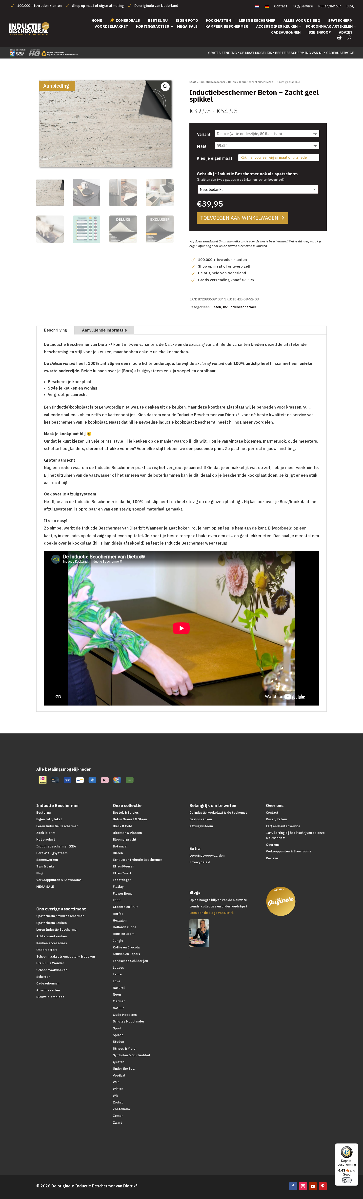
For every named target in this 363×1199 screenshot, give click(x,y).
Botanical (120, 846)
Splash (118, 1035)
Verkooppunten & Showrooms (58, 880)
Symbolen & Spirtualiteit (131, 1055)
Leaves (118, 967)
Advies (346, 32)
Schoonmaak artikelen (329, 26)
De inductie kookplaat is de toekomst (218, 812)
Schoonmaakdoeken (51, 970)
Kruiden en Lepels (126, 954)
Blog (350, 6)
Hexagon (119, 920)
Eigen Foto (187, 20)
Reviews (272, 858)
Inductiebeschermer (212, 82)
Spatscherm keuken (51, 923)
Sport (117, 1028)
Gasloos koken (200, 819)
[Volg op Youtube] (313, 1186)
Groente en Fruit (125, 907)
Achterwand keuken (51, 936)
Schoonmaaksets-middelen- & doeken (65, 956)
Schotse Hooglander (128, 1021)
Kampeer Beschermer (226, 26)
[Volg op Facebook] (293, 1186)
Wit (115, 1096)
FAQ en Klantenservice (283, 826)
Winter (118, 1089)
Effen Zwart (122, 873)
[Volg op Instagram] (303, 1186)
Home (97, 20)
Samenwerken (47, 860)
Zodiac (118, 1102)
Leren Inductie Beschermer (57, 826)
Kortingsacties (152, 26)
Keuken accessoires (51, 943)
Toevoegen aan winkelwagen (239, 218)
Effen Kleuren (123, 866)
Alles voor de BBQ (301, 20)
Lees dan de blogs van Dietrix (211, 913)
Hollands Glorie (124, 927)
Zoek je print (46, 833)
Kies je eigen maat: (215, 158)
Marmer (119, 1001)
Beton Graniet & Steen (130, 819)
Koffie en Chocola (126, 947)
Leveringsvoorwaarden (206, 855)
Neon (117, 994)
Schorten (43, 977)
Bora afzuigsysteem (51, 853)
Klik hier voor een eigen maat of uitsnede (274, 157)
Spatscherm (340, 20)
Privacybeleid (199, 862)
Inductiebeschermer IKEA (56, 846)
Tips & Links (45, 866)
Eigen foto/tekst (49, 819)
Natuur (118, 1008)
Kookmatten (218, 20)
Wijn (116, 1082)
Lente (117, 974)
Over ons (273, 845)
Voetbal (119, 1075)
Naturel (119, 988)
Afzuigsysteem (201, 826)
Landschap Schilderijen (130, 961)
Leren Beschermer (257, 20)
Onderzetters (46, 950)
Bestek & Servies (126, 812)
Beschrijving (55, 330)
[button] (165, 86)
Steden (118, 1042)
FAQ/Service (303, 6)
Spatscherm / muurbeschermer (60, 916)
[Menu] (355, 1146)
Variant (203, 134)
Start (192, 82)
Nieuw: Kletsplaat (50, 997)
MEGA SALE (187, 26)
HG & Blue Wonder (50, 963)
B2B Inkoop (319, 32)
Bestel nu (158, 20)
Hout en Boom (123, 934)
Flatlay (118, 887)
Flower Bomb (123, 893)
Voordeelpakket (111, 26)
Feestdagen (122, 880)
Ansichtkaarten (48, 990)
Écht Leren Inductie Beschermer (137, 860)
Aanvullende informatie (104, 330)
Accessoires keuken (277, 26)
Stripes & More (124, 1048)
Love (116, 981)
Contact (280, 6)
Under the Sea (124, 1068)
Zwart (117, 1122)
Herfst (118, 914)
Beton (232, 82)
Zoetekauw (121, 1109)
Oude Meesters (125, 1015)
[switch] (347, 1180)
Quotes (118, 1062)
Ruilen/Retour (329, 6)
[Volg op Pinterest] (323, 1186)
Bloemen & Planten (127, 833)
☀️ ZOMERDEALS (125, 20)
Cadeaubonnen (286, 32)
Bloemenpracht (124, 839)
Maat (201, 146)
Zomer (118, 1116)
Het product (45, 839)
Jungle (118, 941)
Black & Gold (122, 826)
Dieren (118, 853)
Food (117, 900)
